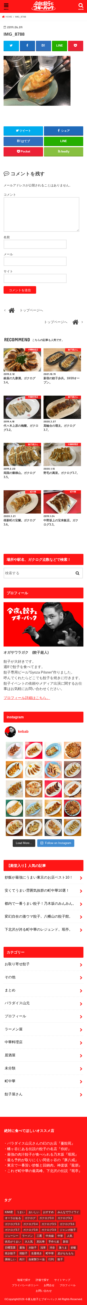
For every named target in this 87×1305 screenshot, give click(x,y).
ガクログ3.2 (65, 1218)
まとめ (10, 990)
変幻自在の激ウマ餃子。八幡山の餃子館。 (38, 916)
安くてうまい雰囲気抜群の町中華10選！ (37, 890)
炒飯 (73, 1247)
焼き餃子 (10, 1253)
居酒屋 (10, 1055)
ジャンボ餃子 (68, 1229)
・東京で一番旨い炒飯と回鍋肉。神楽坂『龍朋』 (43, 1165)
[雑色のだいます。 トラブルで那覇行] (33, 750)
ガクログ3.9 (48, 1229)
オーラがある (13, 1218)
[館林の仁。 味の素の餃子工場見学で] (33, 827)
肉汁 (22, 1259)
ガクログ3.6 (67, 1224)
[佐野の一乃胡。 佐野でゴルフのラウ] (53, 808)
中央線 (50, 1235)
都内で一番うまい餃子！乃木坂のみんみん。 (40, 903)
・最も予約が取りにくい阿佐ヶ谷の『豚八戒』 (41, 1160)
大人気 (29, 1241)
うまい (21, 1212)
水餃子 (33, 1247)
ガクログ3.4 (30, 1224)
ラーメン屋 (14, 1029)
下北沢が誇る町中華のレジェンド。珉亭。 (38, 929)
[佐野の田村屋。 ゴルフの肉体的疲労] (33, 808)
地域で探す (24, 1280)
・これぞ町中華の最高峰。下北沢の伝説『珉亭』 (43, 1171)
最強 (22, 1247)
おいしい (34, 1212)
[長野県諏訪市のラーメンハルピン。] (72, 827)
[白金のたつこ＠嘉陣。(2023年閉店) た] (72, 750)
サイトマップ (62, 1280)
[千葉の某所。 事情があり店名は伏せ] (53, 788)
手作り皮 (53, 1241)
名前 (7, 237)
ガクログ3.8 (30, 1229)
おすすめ (48, 1212)
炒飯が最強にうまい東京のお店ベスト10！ (39, 877)
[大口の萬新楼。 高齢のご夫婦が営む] (53, 769)
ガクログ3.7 (12, 1229)
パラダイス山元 (17, 1003)
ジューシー (11, 1235)
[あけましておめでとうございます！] (72, 808)
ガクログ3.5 (48, 1224)
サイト (8, 271)
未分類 (10, 1068)
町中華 (10, 1081)
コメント (10, 194)
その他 (10, 977)
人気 (69, 1235)
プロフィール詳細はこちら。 (27, 698)
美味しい (10, 1259)
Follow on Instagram (58, 843)
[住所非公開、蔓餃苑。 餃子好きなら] (33, 788)
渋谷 (52, 1247)
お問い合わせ (44, 1290)
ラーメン (27, 1235)
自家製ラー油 (37, 1259)
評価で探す (42, 1280)
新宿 (65, 1241)
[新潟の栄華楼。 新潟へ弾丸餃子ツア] (53, 827)
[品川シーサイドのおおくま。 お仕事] (33, 769)
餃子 (60, 1259)
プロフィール (15, 1016)
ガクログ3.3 (12, 1224)
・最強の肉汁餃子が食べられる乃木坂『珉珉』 (41, 1154)
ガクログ (30, 1218)
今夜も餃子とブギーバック (41, 1299)
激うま (63, 1247)
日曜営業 (10, 1247)
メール (8, 254)
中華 (60, 1235)
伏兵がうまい (13, 1241)
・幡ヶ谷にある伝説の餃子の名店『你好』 (37, 1149)
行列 (51, 1259)
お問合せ (49, 1285)
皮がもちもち (66, 1253)
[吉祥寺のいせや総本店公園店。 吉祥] (72, 788)
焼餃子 (23, 1253)
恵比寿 (41, 1241)
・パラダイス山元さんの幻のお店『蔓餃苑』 (39, 1143)
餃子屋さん (14, 1094)
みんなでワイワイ (68, 1212)
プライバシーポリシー (25, 1285)
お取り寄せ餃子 (17, 964)
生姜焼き (36, 1253)
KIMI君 (9, 1212)
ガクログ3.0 (46, 1218)
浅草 (43, 1247)
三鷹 (39, 1235)
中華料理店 (14, 1042)
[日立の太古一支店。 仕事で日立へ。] (53, 750)
